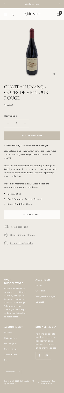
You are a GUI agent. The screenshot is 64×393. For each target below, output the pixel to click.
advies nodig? (32, 214)
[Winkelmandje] (58, 14)
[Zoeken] (12, 14)
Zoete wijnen (10, 354)
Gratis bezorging (19, 226)
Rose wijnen (10, 349)
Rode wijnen (10, 338)
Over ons (40, 290)
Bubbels (8, 332)
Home (38, 285)
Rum (6, 360)
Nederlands (11, 372)
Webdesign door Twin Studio (48, 382)
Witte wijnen (10, 343)
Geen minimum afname (22, 235)
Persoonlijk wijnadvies (21, 243)
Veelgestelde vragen (45, 296)
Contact (39, 302)
